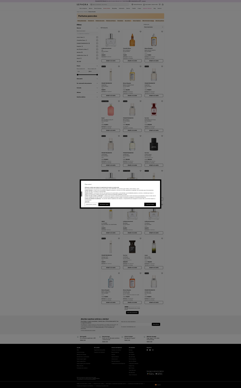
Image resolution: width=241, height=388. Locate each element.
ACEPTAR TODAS (150, 204)
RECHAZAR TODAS (104, 204)
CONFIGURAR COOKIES (91, 204)
